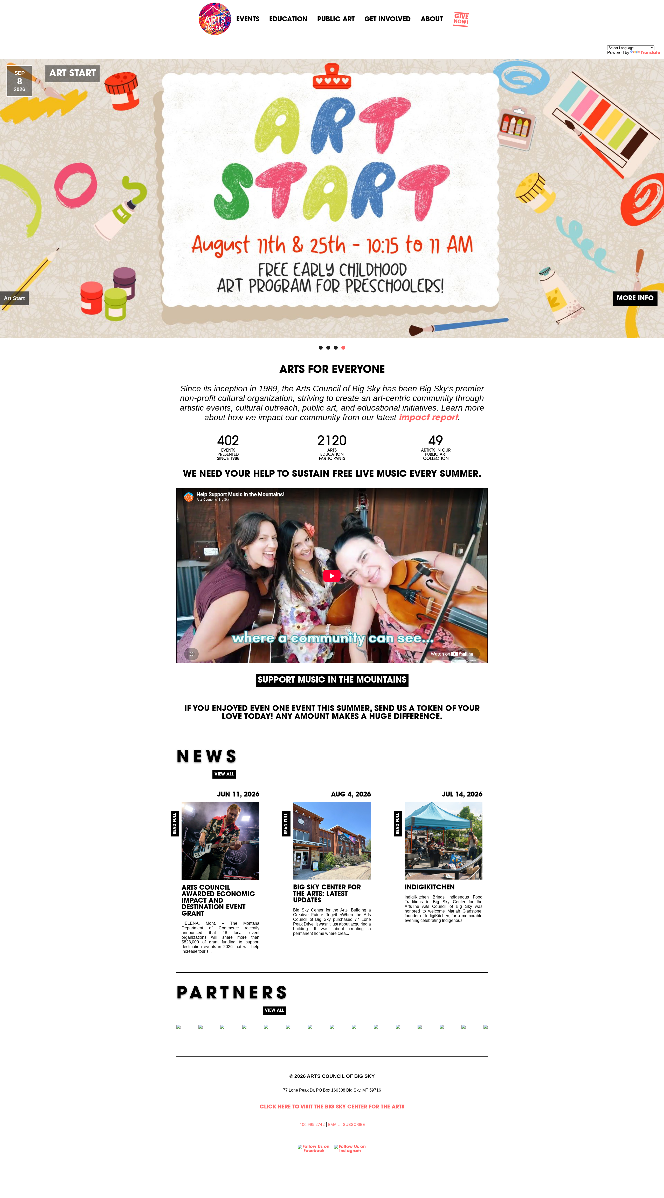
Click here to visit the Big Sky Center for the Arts (332, 1107)
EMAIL (334, 1124)
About (432, 19)
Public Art (336, 19)
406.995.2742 (312, 1124)
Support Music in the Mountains (332, 680)
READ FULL (175, 823)
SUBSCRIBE (354, 1124)
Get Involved (387, 19)
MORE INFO (635, 298)
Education (288, 19)
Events (247, 19)
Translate (650, 53)
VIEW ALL (224, 774)
